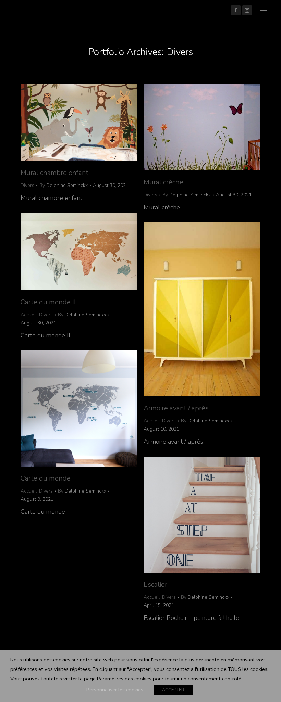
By (63, 185)
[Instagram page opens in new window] (247, 10)
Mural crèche (163, 182)
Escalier (155, 584)
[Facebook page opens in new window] (236, 10)
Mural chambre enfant (54, 172)
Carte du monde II (48, 302)
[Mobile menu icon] (263, 10)
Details (88, 122)
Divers (27, 185)
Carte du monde (46, 478)
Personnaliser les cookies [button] (114, 689)
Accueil (29, 314)
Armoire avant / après (176, 408)
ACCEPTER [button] (173, 690)
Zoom (69, 122)
